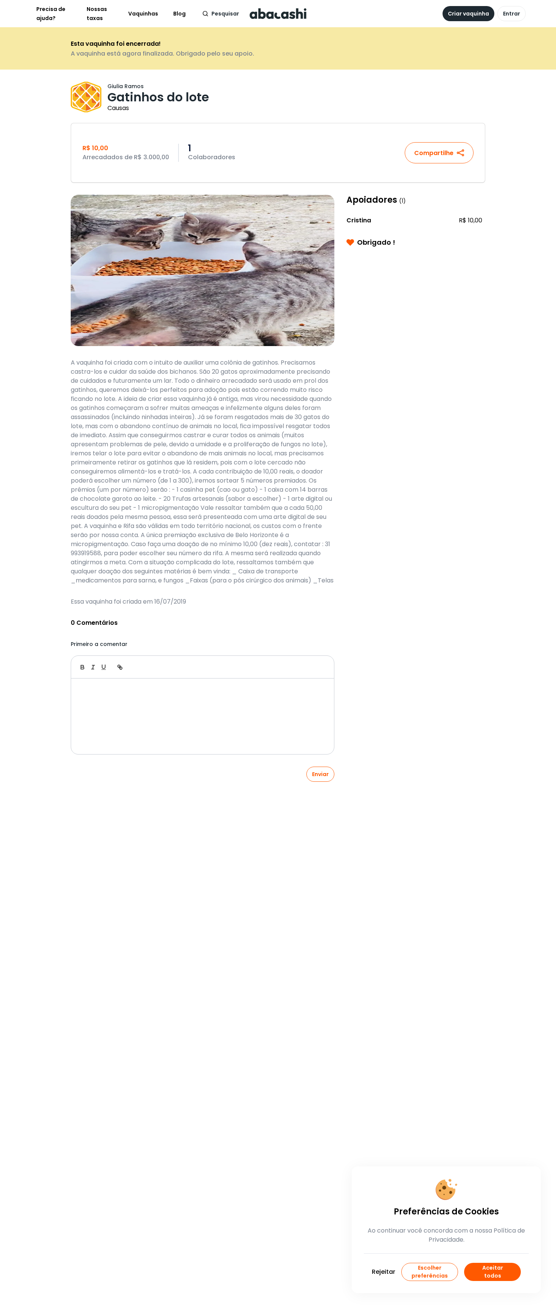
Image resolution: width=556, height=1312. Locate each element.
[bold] (82, 667)
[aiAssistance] (320, 667)
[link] (120, 667)
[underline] (103, 667)
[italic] (93, 667)
